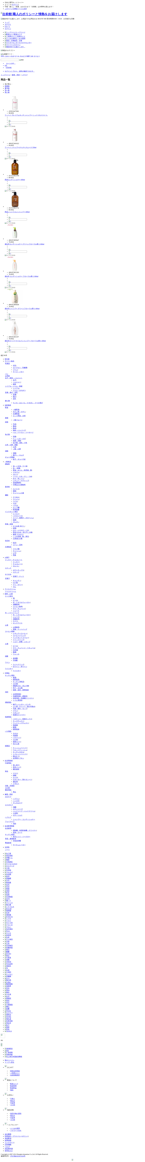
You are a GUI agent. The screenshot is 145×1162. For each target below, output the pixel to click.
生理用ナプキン (18, 758)
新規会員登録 (15, 1071)
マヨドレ (16, 472)
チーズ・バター (18, 372)
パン (6, 374)
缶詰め (7, 540)
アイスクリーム (10, 591)
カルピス (23, 56)
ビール (17, 56)
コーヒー (37, 56)
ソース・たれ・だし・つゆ (22, 476)
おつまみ (8, 574)
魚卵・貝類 (17, 440)
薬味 (14, 491)
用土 (14, 792)
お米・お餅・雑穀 (11, 445)
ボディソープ (17, 809)
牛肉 (14, 424)
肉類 (6, 422)
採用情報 (8, 1140)
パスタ (15, 505)
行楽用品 (8, 763)
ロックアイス (17, 623)
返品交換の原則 (15, 1113)
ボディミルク (17, 815)
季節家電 (8, 843)
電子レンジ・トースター (21, 836)
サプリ (15, 621)
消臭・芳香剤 (9, 786)
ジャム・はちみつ (19, 390)
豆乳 (14, 398)
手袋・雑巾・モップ (20, 708)
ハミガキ (16, 801)
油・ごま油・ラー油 (20, 466)
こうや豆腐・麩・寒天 (21, 536)
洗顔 (14, 823)
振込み (12, 1101)
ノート (7, 849)
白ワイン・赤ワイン (20, 666)
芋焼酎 (15, 660)
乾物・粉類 (9, 524)
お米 (14, 447)
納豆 (14, 384)
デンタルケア (17, 803)
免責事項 (8, 1138)
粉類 (14, 528)
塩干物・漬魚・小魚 (20, 443)
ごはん (6, 56)
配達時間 (13, 1086)
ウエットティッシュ (20, 750)
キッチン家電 (9, 834)
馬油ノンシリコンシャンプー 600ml (17, 212)
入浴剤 (15, 813)
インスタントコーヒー (21, 637)
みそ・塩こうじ (18, 478)
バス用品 (8, 731)
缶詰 (14, 542)
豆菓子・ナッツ (18, 576)
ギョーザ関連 (9, 457)
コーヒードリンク (19, 635)
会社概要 (8, 1134)
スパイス (16, 489)
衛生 (6, 771)
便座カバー (17, 742)
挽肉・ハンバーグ (19, 430)
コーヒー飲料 (17, 606)
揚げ (14, 396)
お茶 (6, 625)
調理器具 (16, 679)
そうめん (16, 497)
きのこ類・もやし (19, 412)
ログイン (15, 4)
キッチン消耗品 (18, 681)
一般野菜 (16, 409)
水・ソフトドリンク (12, 613)
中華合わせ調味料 (19, 485)
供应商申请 (9, 1148)
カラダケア (9, 805)
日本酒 (15, 650)
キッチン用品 (9, 675)
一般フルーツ (17, 420)
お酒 (6, 644)
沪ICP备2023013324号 (17, 1156)
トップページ (5, 75)
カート (7, 26)
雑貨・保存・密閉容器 (21, 690)
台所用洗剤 (17, 694)
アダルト (16, 783)
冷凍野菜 (16, 414)
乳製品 (7, 363)
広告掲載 (8, 1144)
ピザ (14, 553)
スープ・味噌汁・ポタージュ (23, 518)
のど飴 (15, 582)
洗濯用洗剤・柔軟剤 (20, 696)
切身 (14, 436)
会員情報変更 (15, 1075)
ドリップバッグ (18, 639)
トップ (7, 22)
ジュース (16, 611)
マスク (15, 773)
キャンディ (17, 580)
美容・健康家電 (10, 838)
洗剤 (6, 692)
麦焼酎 (15, 658)
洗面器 (15, 735)
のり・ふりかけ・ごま (21, 530)
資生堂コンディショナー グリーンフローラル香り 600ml (24, 244)
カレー (15, 474)
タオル (15, 733)
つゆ (31, 56)
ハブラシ (16, 799)
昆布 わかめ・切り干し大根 (22, 532)
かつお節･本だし (19, 526)
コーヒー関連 (9, 631)
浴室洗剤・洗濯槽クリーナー (23, 698)
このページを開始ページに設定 (16, 9)
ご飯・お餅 (17, 449)
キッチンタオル (18, 752)
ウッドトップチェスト (21, 723)
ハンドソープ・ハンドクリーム (24, 811)
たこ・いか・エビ (19, 438)
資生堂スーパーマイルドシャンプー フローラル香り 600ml (25, 341)
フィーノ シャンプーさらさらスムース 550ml (20, 147)
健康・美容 (16, 75)
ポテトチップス (18, 570)
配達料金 (13, 1088)
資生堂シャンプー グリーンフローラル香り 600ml (22, 308)
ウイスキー (9, 668)
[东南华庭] (9, 1054)
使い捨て (16, 765)
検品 (11, 1090)
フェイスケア (9, 821)
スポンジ (16, 713)
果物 (6, 418)
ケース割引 (9, 596)
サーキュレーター (19, 845)
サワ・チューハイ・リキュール (24, 648)
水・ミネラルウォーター (21, 602)
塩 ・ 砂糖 (16, 468)
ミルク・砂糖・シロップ (21, 642)
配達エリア (14, 1084)
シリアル (16, 388)
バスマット (17, 737)
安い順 (7, 90)
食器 (14, 677)
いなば (11, 56)
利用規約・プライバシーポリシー (16, 1136)
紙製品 (7, 746)
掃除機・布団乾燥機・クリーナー (25, 830)
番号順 (7, 88)
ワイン (7, 662)
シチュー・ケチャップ (21, 480)
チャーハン (17, 551)
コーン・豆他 (17, 545)
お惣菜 (7, 376)
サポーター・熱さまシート (22, 779)
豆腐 (14, 394)
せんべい (16, 566)
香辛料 (7, 487)
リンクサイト (9, 1142)
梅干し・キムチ (18, 455)
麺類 (6, 495)
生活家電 (8, 828)
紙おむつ (16, 756)
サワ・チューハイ (19, 608)
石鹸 (14, 807)
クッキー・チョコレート (13, 560)
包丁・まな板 (17, 688)
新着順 (7, 86)
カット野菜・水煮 (19, 416)
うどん (15, 501)
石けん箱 (16, 744)
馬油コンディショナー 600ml (15, 179)
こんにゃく (17, 382)
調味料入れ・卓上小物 (21, 686)
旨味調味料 (17, 482)
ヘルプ (7, 1146)
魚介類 (7, 434)
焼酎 (6, 656)
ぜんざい (16, 522)
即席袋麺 (16, 509)
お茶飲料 (16, 627)
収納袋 (15, 725)
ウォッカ (16, 654)
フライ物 (16, 549)
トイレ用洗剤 (17, 700)
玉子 (14, 380)
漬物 (6, 451)
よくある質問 (15, 1128)
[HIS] (7, 1050)
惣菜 (14, 555)
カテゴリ (8, 24)
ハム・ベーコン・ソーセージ (23, 432)
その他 (15, 684)
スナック (8, 568)
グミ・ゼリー (17, 584)
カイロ (15, 777)
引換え (12, 1099)
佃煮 (14, 520)
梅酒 (14, 652)
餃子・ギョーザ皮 (19, 459)
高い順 (7, 92)
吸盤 (14, 727)
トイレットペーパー (20, 754)
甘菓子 (7, 578)
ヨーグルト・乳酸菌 (20, 367)
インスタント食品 (11, 511)
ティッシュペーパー (20, 748)
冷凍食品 (8, 547)
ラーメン (16, 499)
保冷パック (17, 767)
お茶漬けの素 (17, 538)
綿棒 (14, 775)
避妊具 (15, 781)
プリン (15, 370)
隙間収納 (16, 729)
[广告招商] (9, 1052)
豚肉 (14, 426)
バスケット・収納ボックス (22, 719)
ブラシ (15, 710)
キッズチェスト (18, 721)
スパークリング (18, 664)
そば (14, 503)
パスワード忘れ (15, 1130)
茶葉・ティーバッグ (20, 629)
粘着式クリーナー (19, 715)
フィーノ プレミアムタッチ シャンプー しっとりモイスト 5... (26, 115)
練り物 (7, 401)
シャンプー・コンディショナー (24, 819)
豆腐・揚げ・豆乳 (11, 392)
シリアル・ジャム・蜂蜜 (13, 386)
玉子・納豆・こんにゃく (13, 378)
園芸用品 (8, 790)
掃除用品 (8, 702)
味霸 (28, 56)
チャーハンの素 (18, 493)
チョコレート (17, 564)
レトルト (16, 514)
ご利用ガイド (15, 1073)
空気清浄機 (17, 841)
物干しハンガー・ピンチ (21, 704)
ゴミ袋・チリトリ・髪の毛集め (24, 706)
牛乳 (2, 56)
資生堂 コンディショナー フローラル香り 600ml (21, 276)
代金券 (12, 1103)
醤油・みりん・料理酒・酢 (22, 470)
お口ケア (8, 797)
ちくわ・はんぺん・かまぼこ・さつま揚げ (28, 403)
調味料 (7, 464)
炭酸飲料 (16, 604)
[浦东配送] (9, 1048)
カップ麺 (16, 507)
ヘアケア (24, 75)
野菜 (6, 407)
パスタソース (17, 516)
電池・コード (17, 832)
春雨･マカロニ (18, 534)
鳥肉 (14, 428)
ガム (14, 587)
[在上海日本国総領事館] (13, 1056)
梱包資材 (16, 769)
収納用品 (8, 717)
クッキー (16, 562)
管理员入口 (9, 1151)
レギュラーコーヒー (20, 633)
